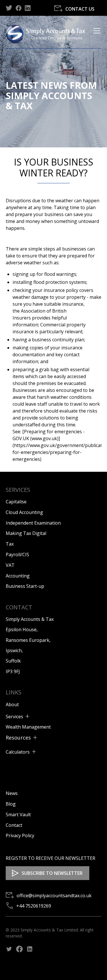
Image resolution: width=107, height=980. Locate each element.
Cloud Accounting (24, 512)
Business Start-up (25, 586)
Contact (14, 825)
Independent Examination (33, 523)
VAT (10, 565)
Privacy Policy (20, 835)
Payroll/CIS (17, 554)
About (12, 704)
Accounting (18, 576)
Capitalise (16, 501)
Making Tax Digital (26, 533)
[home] (48, 34)
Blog (11, 804)
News (12, 793)
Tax (10, 544)
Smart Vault (18, 814)
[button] (95, 34)
